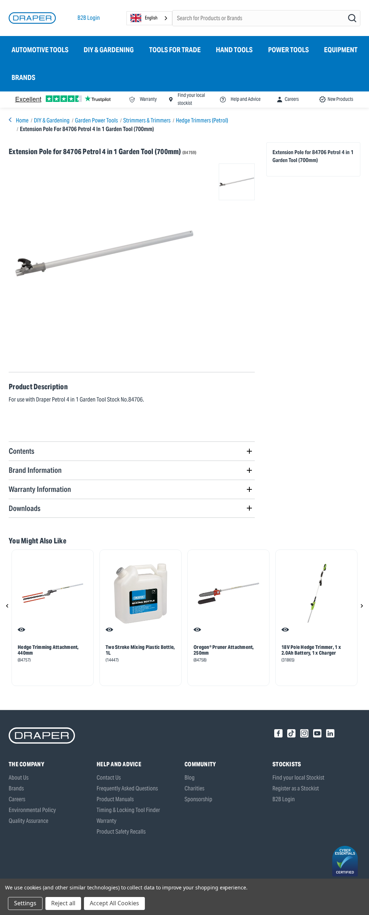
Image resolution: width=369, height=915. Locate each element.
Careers (17, 799)
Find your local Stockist (298, 777)
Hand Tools (234, 49)
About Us (18, 777)
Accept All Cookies (114, 903)
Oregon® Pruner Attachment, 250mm (224, 650)
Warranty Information (40, 489)
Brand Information (35, 470)
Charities (194, 788)
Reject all (63, 903)
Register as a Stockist (295, 788)
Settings (25, 903)
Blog (189, 777)
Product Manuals (115, 799)
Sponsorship (198, 799)
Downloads (24, 508)
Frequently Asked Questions (127, 788)
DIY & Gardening (109, 49)
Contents (21, 451)
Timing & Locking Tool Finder (128, 810)
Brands (23, 77)
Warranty (106, 821)
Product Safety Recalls (121, 831)
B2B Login (88, 18)
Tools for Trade (175, 49)
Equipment (340, 49)
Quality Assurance (28, 821)
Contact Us (109, 777)
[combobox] (149, 18)
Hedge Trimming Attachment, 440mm (48, 650)
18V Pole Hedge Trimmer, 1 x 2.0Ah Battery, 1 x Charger (311, 650)
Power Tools (288, 49)
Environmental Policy (32, 810)
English (151, 18)
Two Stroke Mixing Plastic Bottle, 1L (140, 650)
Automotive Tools (40, 49)
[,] (52, 593)
